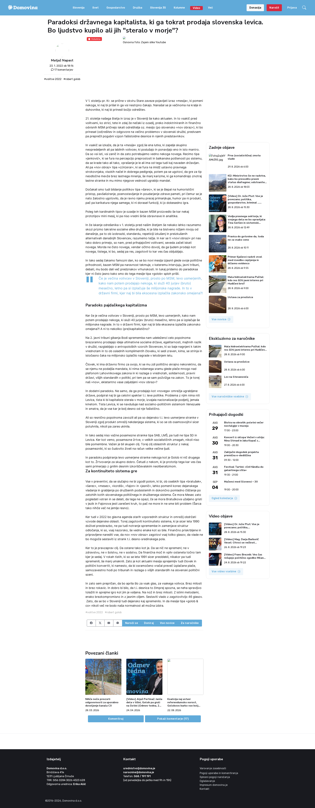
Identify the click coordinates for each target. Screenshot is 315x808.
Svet (95, 7)
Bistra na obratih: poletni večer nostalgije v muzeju (243, 424)
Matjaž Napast (62, 60)
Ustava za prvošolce (240, 297)
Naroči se (131, 623)
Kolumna (96, 39)
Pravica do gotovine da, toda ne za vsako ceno (246, 238)
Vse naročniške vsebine (228, 396)
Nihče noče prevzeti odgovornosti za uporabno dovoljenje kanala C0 (101, 702)
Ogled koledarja (222, 498)
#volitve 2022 (53, 79)
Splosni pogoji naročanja (215, 777)
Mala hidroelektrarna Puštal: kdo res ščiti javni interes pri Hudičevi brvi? (246, 280)
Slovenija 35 (158, 7)
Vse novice (167, 623)
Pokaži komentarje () (173, 718)
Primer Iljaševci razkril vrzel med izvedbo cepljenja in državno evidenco (245, 260)
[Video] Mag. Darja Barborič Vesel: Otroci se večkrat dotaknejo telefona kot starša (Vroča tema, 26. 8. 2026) (243, 541)
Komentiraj (115, 718)
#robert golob (71, 79)
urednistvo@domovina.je (139, 768)
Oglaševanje (207, 781)
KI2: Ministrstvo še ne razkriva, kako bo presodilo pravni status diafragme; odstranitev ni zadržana (247, 179)
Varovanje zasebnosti (213, 768)
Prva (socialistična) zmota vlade (244, 157)
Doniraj (149, 623)
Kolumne (179, 7)
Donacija (255, 7)
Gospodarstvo (115, 7)
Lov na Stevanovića (236, 377)
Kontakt (204, 788)
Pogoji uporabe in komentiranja (219, 773)
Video (196, 8)
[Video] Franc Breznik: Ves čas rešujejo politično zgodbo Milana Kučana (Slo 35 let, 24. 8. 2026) (244, 556)
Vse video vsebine (224, 571)
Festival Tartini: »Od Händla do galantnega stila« (243, 468)
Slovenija (78, 7)
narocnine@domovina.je (138, 772)
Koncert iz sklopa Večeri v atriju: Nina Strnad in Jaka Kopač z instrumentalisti (244, 439)
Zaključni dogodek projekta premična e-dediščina (241, 453)
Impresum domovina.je (214, 784)
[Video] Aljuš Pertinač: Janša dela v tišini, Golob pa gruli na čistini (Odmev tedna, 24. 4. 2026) (144, 702)
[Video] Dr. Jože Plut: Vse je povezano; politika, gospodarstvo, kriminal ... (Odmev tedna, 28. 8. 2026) (245, 199)
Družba (137, 7)
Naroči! (274, 7)
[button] (304, 8)
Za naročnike (190, 623)
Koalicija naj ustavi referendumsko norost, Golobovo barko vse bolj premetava (182, 702)
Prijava (292, 7)
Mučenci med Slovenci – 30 (241, 481)
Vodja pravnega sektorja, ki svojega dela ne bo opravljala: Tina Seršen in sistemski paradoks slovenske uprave (247, 219)
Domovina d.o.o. (57, 768)
